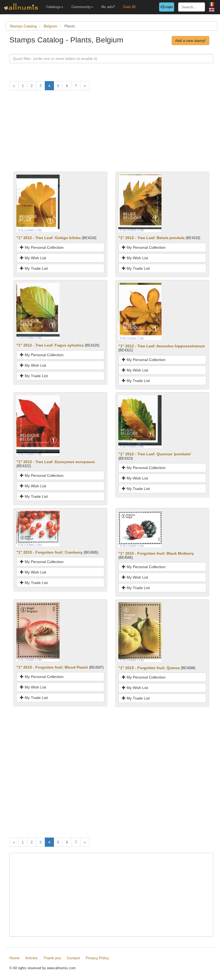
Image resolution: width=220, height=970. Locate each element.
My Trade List (36, 268)
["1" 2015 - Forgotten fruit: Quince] (140, 632)
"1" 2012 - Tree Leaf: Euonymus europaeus (55, 462)
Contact (73, 958)
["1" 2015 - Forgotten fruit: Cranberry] (38, 528)
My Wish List (35, 258)
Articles (31, 958)
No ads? (108, 7)
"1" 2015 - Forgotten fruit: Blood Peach (52, 667)
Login (168, 7)
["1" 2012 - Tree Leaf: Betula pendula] (140, 203)
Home (14, 958)
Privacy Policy (97, 958)
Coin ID (129, 7)
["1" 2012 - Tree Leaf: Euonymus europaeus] (38, 425)
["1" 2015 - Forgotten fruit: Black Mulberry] (140, 529)
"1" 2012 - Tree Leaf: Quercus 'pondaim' (154, 454)
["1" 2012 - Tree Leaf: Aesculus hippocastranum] (140, 311)
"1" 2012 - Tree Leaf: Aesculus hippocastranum (161, 346)
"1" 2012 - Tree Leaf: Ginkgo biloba (48, 238)
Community (81, 7)
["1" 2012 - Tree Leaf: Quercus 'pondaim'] (140, 421)
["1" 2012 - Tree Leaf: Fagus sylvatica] (38, 311)
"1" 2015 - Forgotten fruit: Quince (149, 668)
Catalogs (53, 7)
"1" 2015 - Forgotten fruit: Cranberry (49, 552)
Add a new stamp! (190, 40)
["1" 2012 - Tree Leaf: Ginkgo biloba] (38, 203)
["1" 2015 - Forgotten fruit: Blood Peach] (38, 631)
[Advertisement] (111, 134)
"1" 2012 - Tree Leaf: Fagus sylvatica (50, 345)
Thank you (52, 958)
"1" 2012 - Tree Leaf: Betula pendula (151, 238)
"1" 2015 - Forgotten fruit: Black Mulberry (156, 553)
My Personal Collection (44, 247)
